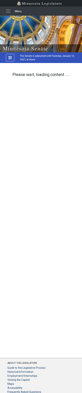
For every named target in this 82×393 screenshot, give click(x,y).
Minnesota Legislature (42, 3)
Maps (10, 383)
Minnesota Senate (25, 48)
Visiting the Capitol (18, 379)
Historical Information (20, 371)
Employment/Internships (22, 375)
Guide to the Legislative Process (26, 367)
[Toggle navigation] (8, 11)
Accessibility (14, 387)
